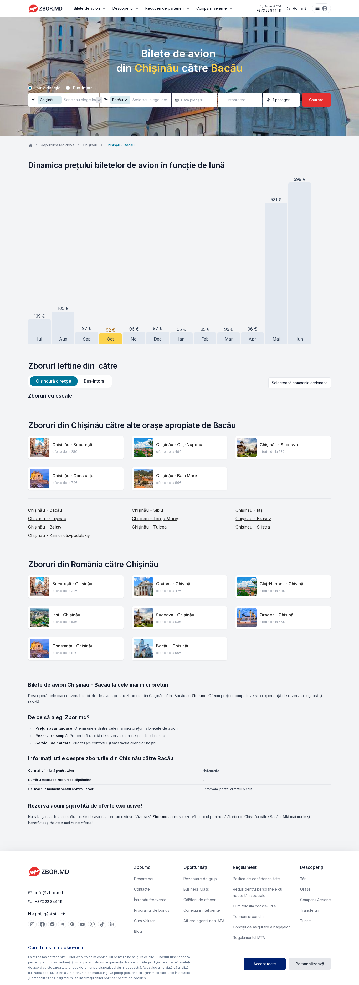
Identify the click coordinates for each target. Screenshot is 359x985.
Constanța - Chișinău (72, 645)
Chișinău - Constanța (72, 475)
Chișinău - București (72, 444)
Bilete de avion (87, 8)
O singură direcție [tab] (53, 381)
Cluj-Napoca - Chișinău (283, 583)
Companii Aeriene (315, 899)
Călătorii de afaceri (199, 899)
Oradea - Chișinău (278, 614)
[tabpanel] (179, 395)
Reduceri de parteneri (164, 8)
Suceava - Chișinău (175, 614)
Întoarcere (236, 100)
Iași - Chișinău (66, 614)
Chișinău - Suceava (279, 444)
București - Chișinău (72, 583)
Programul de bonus (151, 910)
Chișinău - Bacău (45, 510)
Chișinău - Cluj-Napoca (179, 444)
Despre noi (143, 878)
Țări (303, 878)
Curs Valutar (144, 920)
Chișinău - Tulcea (149, 527)
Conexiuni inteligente (201, 910)
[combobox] (299, 382)
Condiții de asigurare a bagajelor (261, 927)
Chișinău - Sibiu (147, 510)
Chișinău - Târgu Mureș (155, 518)
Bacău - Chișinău (172, 645)
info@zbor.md (49, 892)
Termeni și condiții (248, 916)
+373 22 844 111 (269, 8)
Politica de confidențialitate (256, 878)
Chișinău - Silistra (252, 527)
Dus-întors (83, 88)
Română (300, 8)
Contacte (142, 889)
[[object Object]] (32, 924)
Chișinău (90, 145)
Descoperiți (122, 8)
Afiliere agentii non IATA (203, 920)
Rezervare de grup (200, 878)
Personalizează (310, 964)
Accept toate (265, 964)
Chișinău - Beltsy (44, 527)
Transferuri (309, 910)
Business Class (196, 889)
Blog (138, 931)
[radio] (30, 88)
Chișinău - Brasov (253, 518)
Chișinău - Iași (249, 510)
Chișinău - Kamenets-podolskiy (59, 535)
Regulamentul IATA (249, 937)
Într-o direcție (47, 88)
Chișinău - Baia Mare (176, 475)
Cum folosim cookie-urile (254, 906)
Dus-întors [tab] (94, 381)
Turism (305, 920)
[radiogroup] (179, 88)
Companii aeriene (211, 8)
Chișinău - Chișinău (47, 518)
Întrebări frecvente (150, 899)
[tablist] (70, 381)
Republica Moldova (57, 145)
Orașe (305, 889)
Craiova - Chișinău (174, 583)
